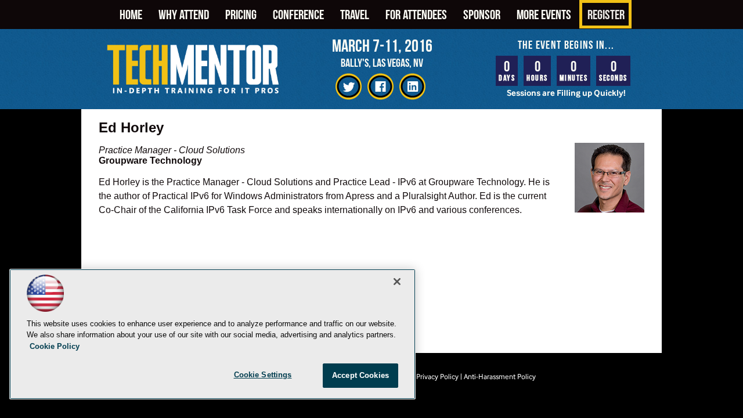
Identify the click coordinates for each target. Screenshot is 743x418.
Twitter (348, 86)
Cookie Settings (263, 374)
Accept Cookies (360, 375)
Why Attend (183, 14)
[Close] (397, 281)
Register (606, 14)
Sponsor (481, 14)
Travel (354, 14)
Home (131, 14)
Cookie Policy (55, 346)
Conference (298, 14)
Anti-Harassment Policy (500, 376)
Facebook (380, 86)
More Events (544, 14)
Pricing (241, 14)
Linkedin (412, 86)
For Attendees (416, 14)
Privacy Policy (437, 376)
